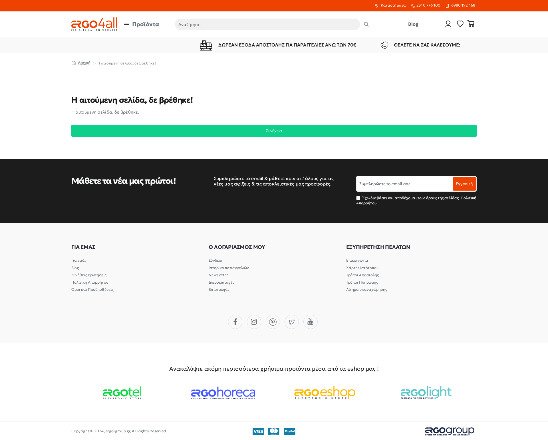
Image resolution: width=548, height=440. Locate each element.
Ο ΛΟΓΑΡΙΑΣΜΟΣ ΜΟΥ (237, 247)
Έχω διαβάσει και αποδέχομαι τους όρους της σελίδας (416, 200)
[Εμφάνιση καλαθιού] (471, 24)
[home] (80, 62)
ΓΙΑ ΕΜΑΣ (83, 247)
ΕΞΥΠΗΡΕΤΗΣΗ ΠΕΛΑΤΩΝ (378, 247)
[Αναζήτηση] (366, 24)
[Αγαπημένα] (460, 24)
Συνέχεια (274, 130)
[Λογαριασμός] (448, 24)
